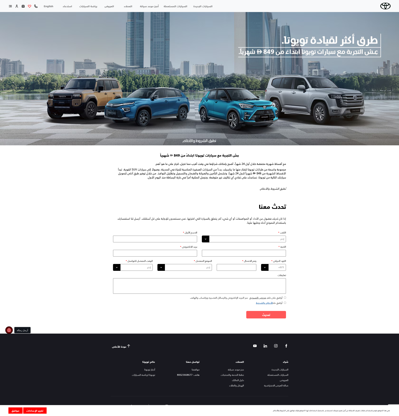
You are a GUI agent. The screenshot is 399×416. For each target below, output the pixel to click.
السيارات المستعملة (175, 6)
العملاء (128, 6)
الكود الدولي (279, 261)
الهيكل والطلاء (236, 385)
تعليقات (282, 275)
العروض (109, 6)
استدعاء (67, 6)
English (48, 6)
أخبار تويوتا (149, 370)
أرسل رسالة (22, 330)
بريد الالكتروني (189, 247)
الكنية (283, 247)
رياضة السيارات (88, 6)
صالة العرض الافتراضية (276, 385)
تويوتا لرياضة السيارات (143, 375)
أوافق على (269, 303)
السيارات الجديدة (202, 6)
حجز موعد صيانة (236, 370)
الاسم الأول (191, 232)
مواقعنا (196, 370)
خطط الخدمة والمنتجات (232, 375)
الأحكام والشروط (264, 303)
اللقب (283, 232)
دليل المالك (238, 380)
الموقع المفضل (204, 261)
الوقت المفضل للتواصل (140, 261)
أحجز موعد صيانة (149, 6)
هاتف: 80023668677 (188, 375)
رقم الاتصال (250, 261)
